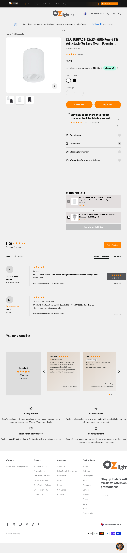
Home (8, 34)
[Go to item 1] (10, 100)
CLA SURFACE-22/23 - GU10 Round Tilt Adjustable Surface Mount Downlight (95, 199)
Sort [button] (8, 256)
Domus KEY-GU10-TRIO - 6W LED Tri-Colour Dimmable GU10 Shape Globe (96, 216)
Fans (85, 480)
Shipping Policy (40, 466)
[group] (19, 243)
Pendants (87, 485)
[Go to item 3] (30, 100)
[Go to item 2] (20, 100)
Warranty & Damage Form (17, 466)
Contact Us (38, 494)
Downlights (88, 475)
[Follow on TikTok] (33, 524)
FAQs (59, 480)
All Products (19, 34)
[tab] (101, 257)
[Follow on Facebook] (7, 524)
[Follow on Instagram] (20, 524)
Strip (85, 504)
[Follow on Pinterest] (26, 524)
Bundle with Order (93, 226)
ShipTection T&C (41, 490)
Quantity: (70, 87)
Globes (86, 494)
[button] (93, 54)
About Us (61, 466)
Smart (85, 499)
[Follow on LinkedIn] (39, 524)
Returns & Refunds (42, 475)
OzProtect (61, 475)
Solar (85, 508)
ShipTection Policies (42, 485)
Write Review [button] (112, 245)
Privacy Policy (39, 471)
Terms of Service (41, 480)
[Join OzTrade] (63, 3)
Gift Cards (61, 490)
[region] (81, 371)
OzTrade (60, 494)
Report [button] (56, 283)
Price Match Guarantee (67, 471)
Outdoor (86, 471)
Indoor (86, 466)
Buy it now (107, 104)
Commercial (88, 513)
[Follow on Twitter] (14, 524)
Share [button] (62, 283)
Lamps (86, 490)
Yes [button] (52, 283)
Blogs (59, 485)
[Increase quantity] (79, 93)
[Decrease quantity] (69, 93)
